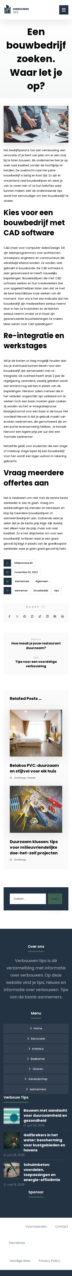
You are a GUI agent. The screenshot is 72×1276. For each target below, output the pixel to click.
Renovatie (38, 1039)
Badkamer (38, 1059)
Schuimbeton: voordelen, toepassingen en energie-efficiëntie (42, 1172)
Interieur (38, 1049)
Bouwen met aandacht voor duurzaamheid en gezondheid (45, 1115)
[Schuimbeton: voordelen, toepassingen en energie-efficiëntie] (12, 1170)
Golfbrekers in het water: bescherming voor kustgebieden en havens (44, 1142)
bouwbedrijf (41, 590)
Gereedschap (37, 1079)
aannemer (21, 590)
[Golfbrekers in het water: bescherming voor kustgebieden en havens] (12, 1140)
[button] (9, 616)
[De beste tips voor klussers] (17, 9)
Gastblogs (20, 777)
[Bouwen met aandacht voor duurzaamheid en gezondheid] (12, 1116)
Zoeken (55, 898)
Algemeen (41, 581)
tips (56, 590)
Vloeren (31, 777)
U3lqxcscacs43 (23, 563)
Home (38, 1028)
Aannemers (22, 581)
